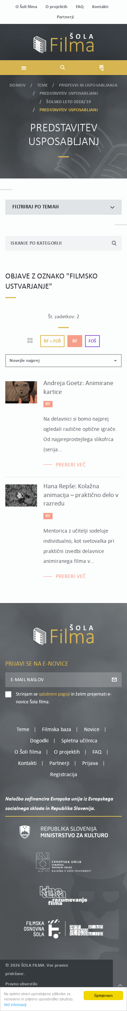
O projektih (56, 7)
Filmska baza (56, 730)
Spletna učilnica (79, 741)
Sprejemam (103, 995)
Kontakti (100, 7)
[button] (63, 360)
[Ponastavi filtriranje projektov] (32, 341)
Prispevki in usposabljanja (88, 85)
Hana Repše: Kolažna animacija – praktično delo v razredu (81, 495)
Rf (74, 341)
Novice (91, 730)
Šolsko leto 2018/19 (68, 102)
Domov (18, 85)
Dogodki (39, 741)
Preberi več (71, 465)
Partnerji (65, 17)
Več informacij (15, 1004)
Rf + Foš (52, 341)
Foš (92, 341)
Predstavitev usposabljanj (69, 93)
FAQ (80, 7)
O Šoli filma (26, 7)
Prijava (90, 763)
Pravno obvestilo (21, 984)
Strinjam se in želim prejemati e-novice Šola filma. (63, 698)
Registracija (63, 775)
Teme (42, 85)
